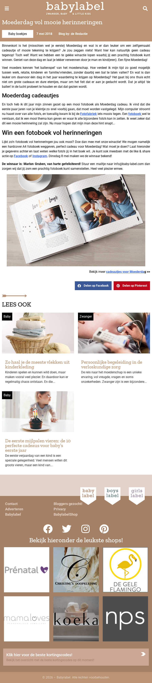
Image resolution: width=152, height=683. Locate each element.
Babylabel (13, 514)
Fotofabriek (88, 114)
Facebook (21, 156)
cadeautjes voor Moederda (125, 272)
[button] (93, 285)
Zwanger (86, 316)
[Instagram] (85, 529)
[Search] (145, 8)
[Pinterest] (104, 529)
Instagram (39, 156)
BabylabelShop (66, 514)
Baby (7, 316)
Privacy (60, 509)
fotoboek (134, 114)
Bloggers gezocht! (68, 504)
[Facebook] (48, 529)
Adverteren (14, 509)
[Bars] (6, 8)
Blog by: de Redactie (73, 34)
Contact (11, 504)
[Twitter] (66, 529)
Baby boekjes (17, 34)
